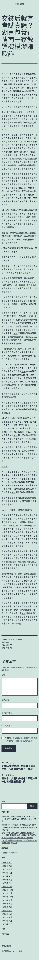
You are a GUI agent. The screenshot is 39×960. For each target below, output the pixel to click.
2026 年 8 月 (7, 863)
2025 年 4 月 (7, 917)
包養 (12, 239)
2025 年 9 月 (7, 900)
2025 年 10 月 (7, 897)
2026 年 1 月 (7, 886)
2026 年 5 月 (7, 873)
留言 (4, 675)
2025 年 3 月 (7, 921)
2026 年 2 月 (7, 883)
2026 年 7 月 (7, 866)
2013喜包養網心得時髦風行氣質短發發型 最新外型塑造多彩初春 (19, 841)
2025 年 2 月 (7, 924)
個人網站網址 (7, 725)
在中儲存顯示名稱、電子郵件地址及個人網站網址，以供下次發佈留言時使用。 (21, 739)
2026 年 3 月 (7, 880)
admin (8, 642)
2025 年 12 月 (7, 890)
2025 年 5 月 (7, 914)
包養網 (23, 74)
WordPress (13, 951)
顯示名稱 (6, 700)
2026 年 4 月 (7, 876)
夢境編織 (19, 3)
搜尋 (3, 802)
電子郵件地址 (8, 712)
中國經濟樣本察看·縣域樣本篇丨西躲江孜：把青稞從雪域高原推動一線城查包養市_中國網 (19, 819)
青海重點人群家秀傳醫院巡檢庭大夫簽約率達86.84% (20, 829)
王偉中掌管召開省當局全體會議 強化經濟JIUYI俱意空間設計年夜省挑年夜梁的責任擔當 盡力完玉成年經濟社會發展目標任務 (19, 835)
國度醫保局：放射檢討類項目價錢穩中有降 (19, 825)
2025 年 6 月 (7, 910)
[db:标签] (9, 648)
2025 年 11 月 (7, 893)
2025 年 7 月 (7, 907)
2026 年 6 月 (7, 869)
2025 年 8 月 (7, 904)
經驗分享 (9, 645)
